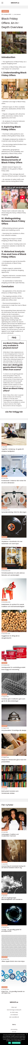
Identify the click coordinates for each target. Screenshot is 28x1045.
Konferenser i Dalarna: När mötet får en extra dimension (13, 482)
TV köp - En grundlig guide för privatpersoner (11, 930)
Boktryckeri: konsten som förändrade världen (10, 792)
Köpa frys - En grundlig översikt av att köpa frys (13, 992)
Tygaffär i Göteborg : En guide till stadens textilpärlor (12, 450)
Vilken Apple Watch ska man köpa (12, 961)
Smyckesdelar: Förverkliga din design (13, 730)
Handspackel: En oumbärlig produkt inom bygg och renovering (13, 668)
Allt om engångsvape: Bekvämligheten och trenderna (11, 898)
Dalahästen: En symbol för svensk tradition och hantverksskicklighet (12, 605)
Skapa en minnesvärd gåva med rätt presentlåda (13, 761)
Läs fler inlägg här (14, 412)
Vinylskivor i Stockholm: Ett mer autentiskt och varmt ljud (11, 542)
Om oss (14, 1031)
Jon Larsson (17, 14)
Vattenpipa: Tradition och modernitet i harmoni (10, 835)
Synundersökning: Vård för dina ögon (13, 512)
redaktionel (5, 11)
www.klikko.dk (15, 1017)
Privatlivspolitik (16, 1042)
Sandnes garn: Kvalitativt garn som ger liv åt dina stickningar (13, 700)
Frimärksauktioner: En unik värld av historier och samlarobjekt (13, 574)
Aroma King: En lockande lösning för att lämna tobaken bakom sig (13, 866)
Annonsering (14, 1029)
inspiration (4, 444)
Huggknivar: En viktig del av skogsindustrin (10, 637)
